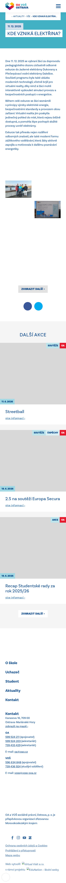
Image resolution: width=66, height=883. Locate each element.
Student (12, 681)
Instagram (18, 837)
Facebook (12, 837)
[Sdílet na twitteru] (38, 306)
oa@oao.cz (21, 751)
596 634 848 (13, 762)
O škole (11, 663)
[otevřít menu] (58, 6)
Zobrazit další (33, 289)
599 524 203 (13, 741)
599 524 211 (12, 737)
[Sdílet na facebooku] (27, 306)
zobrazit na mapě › (16, 726)
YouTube (24, 837)
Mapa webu (12, 855)
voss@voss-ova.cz (25, 773)
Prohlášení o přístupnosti (20, 850)
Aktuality (13, 690)
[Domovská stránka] (18, 6)
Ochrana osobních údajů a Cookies (26, 845)
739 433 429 (13, 745)
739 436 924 (13, 766)
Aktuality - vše (22, 16)
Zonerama (30, 837)
